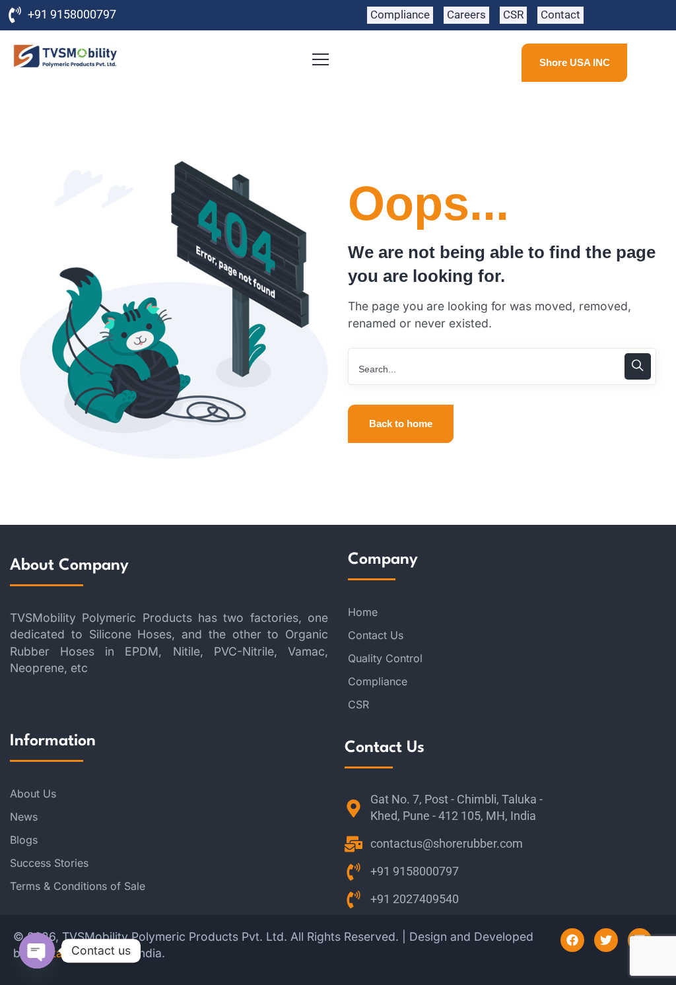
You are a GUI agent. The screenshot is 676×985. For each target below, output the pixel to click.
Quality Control (385, 658)
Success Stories (49, 862)
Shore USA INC (574, 62)
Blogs (24, 839)
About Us (33, 793)
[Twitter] (606, 940)
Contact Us (375, 635)
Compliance (377, 681)
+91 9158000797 (72, 14)
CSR (358, 704)
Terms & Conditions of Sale (77, 886)
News (24, 816)
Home (363, 612)
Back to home (400, 423)
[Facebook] (572, 940)
